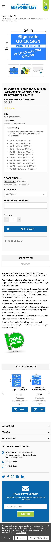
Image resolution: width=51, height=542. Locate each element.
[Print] (12, 241)
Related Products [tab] (25, 366)
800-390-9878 (11, 462)
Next (48, 393)
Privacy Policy (21, 532)
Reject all (21, 538)
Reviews (25, 264)
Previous (2, 393)
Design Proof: (11, 190)
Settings (8, 538)
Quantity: (8, 215)
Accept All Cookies (38, 538)
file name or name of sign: (16, 200)
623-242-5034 (11, 466)
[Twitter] (15, 241)
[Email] (9, 241)
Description (25, 258)
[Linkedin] (18, 241)
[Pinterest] (21, 241)
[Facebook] (5, 241)
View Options (22, 410)
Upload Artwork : (12, 178)
